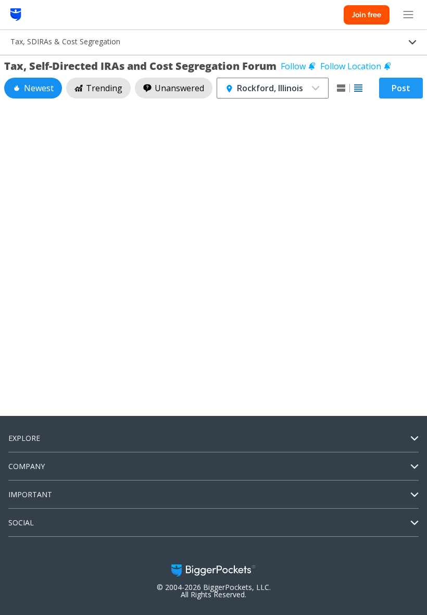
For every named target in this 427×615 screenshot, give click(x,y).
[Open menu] (408, 14)
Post (401, 88)
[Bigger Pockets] (15, 14)
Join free (366, 14)
